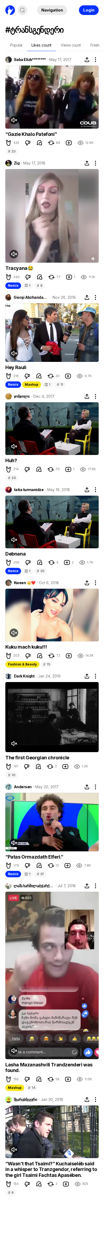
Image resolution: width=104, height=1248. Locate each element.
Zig (16, 163)
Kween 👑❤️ (24, 583)
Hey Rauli (15, 367)
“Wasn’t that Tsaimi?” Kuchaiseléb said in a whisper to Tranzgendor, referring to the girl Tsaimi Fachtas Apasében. (51, 1169)
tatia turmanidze (28, 490)
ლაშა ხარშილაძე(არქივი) (34, 886)
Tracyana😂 (19, 268)
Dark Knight (24, 676)
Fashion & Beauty (22, 664)
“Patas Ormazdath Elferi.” (34, 857)
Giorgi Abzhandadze (31, 297)
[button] (8, 143)
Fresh (94, 45)
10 (11, 775)
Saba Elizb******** (30, 60)
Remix (13, 286)
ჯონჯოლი (22, 396)
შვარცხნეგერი (25, 1099)
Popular (16, 45)
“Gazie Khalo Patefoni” (31, 134)
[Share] (87, 59)
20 (12, 478)
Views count (71, 45)
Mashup (31, 384)
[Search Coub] (22, 10)
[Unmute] (14, 120)
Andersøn (23, 787)
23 (11, 151)
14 (31, 1087)
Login (88, 10)
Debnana (15, 554)
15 (46, 664)
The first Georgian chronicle (37, 757)
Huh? (11, 460)
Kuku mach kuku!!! (26, 647)
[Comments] (39, 143)
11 (60, 384)
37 (40, 874)
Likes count (41, 45)
